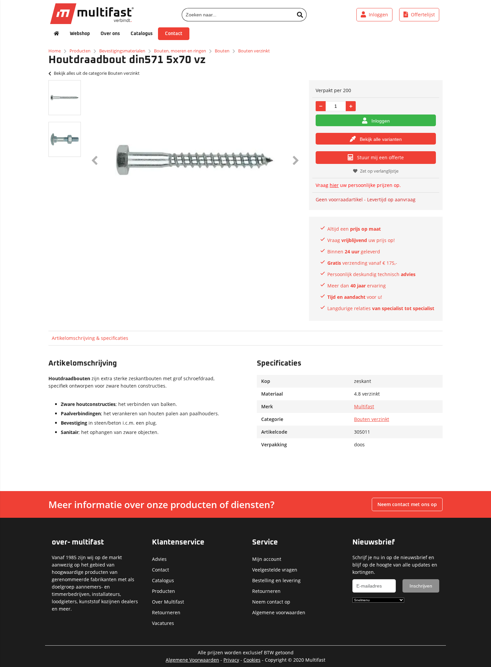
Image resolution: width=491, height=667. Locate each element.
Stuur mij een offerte (380, 157)
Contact (173, 33)
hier (334, 185)
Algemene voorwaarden (278, 612)
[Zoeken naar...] (300, 14)
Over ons (110, 33)
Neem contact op (271, 602)
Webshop (80, 33)
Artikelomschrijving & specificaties (90, 338)
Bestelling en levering (276, 580)
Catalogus (142, 33)
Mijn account (266, 559)
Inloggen (380, 121)
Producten (163, 591)
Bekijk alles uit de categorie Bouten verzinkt (97, 73)
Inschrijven (421, 586)
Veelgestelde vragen (274, 570)
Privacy (231, 660)
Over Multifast (168, 602)
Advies (159, 559)
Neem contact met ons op (407, 504)
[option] (64, 97)
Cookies (252, 660)
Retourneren (166, 612)
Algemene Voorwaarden (192, 660)
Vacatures (163, 623)
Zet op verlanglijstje (379, 171)
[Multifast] (92, 22)
